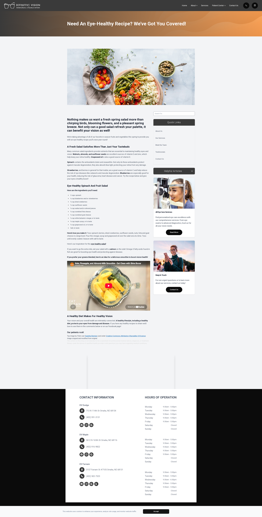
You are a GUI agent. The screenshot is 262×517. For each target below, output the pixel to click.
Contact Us (233, 5)
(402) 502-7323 (93, 476)
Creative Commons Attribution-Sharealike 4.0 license (126, 336)
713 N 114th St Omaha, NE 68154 (101, 410)
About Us (158, 131)
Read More (174, 232)
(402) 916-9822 (93, 446)
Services (204, 5)
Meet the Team (161, 145)
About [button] (193, 5)
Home (184, 5)
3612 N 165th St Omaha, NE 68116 (101, 440)
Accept (156, 511)
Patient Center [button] (218, 5)
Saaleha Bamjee (91, 336)
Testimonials (160, 152)
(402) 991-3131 (93, 417)
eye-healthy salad (98, 244)
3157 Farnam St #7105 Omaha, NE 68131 (104, 469)
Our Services (160, 138)
